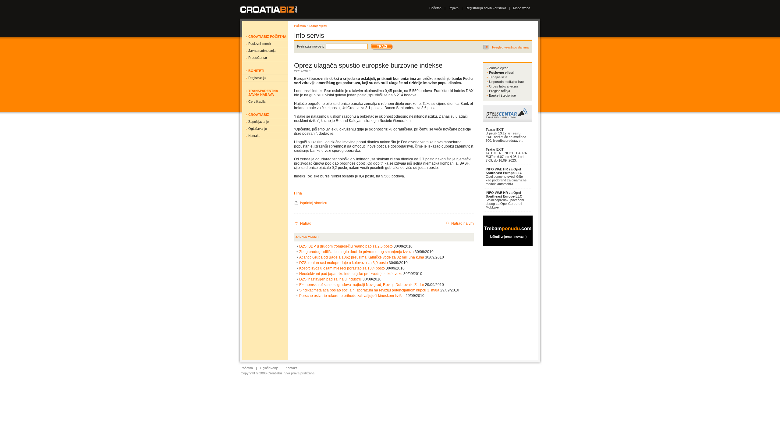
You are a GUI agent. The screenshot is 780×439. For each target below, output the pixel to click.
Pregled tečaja (499, 91)
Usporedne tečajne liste (506, 82)
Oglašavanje (257, 128)
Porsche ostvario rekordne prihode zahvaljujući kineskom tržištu (352, 296)
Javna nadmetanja (261, 50)
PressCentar (257, 57)
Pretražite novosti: (310, 46)
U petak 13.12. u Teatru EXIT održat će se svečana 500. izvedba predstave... (506, 135)
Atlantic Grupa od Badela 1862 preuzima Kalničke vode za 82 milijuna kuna (361, 257)
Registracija (257, 78)
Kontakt (254, 135)
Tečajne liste (498, 77)
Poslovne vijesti (501, 72)
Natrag (305, 223)
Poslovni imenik (259, 43)
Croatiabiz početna (267, 36)
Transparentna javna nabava (263, 92)
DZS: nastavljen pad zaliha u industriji (330, 279)
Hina (298, 193)
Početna (435, 8)
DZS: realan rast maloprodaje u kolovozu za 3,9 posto (343, 263)
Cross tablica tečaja (503, 86)
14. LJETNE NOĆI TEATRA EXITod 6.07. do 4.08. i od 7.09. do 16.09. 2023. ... (506, 155)
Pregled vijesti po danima (510, 47)
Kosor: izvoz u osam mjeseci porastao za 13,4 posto (342, 268)
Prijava (453, 8)
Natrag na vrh (462, 223)
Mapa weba (521, 8)
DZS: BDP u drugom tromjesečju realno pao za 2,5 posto (346, 246)
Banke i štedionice (502, 95)
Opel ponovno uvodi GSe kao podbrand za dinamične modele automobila (506, 176)
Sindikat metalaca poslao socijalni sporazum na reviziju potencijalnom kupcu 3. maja (369, 290)
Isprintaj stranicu (313, 203)
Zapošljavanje (258, 121)
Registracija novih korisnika (486, 8)
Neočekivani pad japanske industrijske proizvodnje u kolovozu (350, 274)
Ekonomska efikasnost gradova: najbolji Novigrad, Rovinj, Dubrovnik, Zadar (361, 285)
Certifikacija (256, 101)
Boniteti (256, 71)
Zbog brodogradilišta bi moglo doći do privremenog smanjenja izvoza (356, 252)
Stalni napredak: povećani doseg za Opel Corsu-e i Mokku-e (505, 200)
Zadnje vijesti (318, 25)
